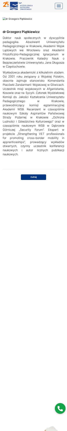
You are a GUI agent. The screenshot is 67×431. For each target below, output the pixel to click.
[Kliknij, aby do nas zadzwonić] (60, 408)
